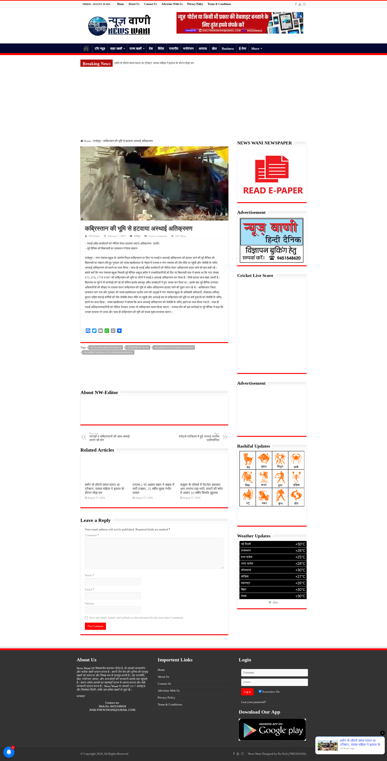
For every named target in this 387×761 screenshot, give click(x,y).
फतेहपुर (97, 141)
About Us (134, 4)
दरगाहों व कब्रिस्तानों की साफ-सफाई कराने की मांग (109, 437)
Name (89, 575)
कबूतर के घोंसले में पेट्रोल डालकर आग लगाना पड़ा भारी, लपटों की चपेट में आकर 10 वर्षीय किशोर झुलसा (201, 489)
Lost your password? (253, 702)
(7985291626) (297, 753)
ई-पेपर (242, 48)
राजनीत (173, 48)
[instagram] (304, 4)
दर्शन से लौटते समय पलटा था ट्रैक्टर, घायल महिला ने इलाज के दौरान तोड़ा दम (154, 63)
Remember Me (271, 691)
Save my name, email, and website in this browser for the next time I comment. (136, 617)
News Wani (254, 753)
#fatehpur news (138, 347)
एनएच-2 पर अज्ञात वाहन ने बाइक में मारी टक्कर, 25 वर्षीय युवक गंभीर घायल (153, 489)
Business (228, 48)
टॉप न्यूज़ (100, 48)
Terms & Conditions (219, 4)
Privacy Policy (195, 4)
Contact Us (150, 4)
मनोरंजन (188, 48)
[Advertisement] (193, 100)
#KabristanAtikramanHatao (174, 347)
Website (90, 603)
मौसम (275, 603)
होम (86, 48)
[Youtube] (300, 4)
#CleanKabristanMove (105, 347)
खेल (214, 48)
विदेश (161, 48)
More (255, 48)
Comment (92, 535)
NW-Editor (94, 236)
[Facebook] (296, 4)
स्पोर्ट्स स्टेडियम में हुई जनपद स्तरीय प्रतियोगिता (199, 437)
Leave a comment (158, 236)
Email (89, 589)
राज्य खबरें (135, 48)
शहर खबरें (116, 48)
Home (120, 4)
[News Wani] (119, 24)
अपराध (203, 48)
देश (151, 48)
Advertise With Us (172, 4)
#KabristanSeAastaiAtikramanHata (108, 352)
